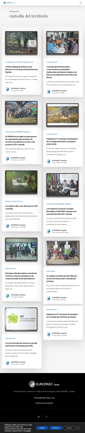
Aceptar (42, 428)
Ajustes (69, 428)
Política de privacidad (44, 403)
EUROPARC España (18, 88)
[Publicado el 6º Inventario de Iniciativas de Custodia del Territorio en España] (63, 323)
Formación (50, 271)
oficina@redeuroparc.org (44, 398)
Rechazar (55, 428)
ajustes (28, 431)
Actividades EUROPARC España (17, 132)
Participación (10, 268)
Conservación (51, 62)
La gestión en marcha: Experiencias (19, 62)
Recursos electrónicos (14, 201)
